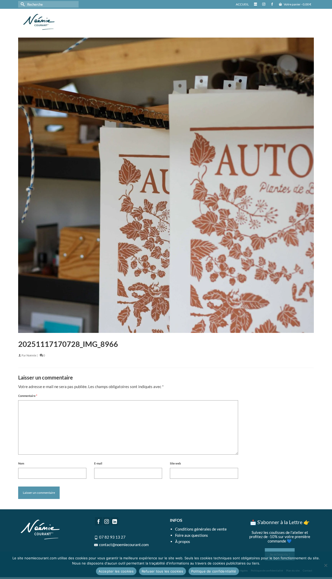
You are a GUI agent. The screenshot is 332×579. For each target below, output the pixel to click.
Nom (21, 463)
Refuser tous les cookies (162, 571)
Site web (175, 463)
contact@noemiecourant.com (124, 544)
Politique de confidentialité (213, 571)
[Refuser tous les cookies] (325, 565)
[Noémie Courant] (67, 22)
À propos (182, 541)
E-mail (98, 463)
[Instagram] (106, 521)
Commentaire (27, 395)
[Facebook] (98, 521)
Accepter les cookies (116, 571)
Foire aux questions (191, 535)
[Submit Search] (22, 4)
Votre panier (297, 4)
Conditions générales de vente (201, 529)
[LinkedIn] (114, 521)
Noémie (31, 355)
